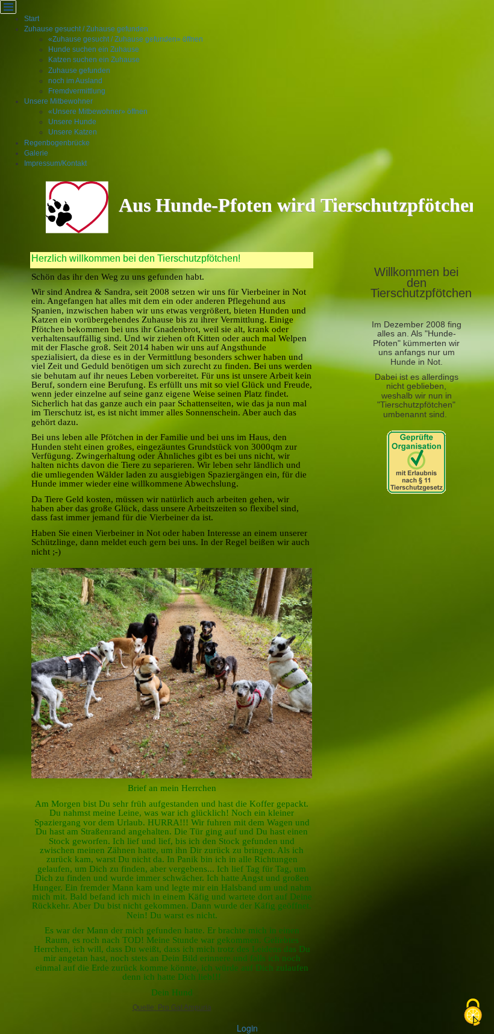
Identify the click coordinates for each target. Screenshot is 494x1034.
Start (31, 18)
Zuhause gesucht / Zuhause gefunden (86, 29)
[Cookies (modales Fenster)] (473, 1013)
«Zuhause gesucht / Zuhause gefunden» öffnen (125, 39)
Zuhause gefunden (79, 70)
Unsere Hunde (72, 122)
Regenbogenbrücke (57, 143)
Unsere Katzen (72, 132)
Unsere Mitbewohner (58, 101)
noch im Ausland (75, 81)
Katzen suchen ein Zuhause (94, 59)
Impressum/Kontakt (55, 163)
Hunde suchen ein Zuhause (93, 49)
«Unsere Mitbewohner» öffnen (98, 111)
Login (247, 1028)
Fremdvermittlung (76, 91)
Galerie (36, 153)
